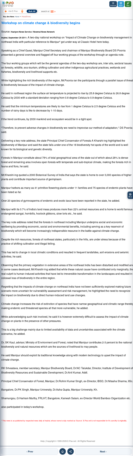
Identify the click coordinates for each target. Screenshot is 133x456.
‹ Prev (29, 451)
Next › (103, 451)
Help (42, 441)
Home (17, 16)
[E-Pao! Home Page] (8, 4)
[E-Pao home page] (62, 451)
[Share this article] (70, 451)
